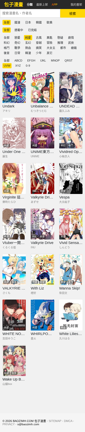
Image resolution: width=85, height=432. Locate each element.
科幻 (6, 42)
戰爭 (17, 47)
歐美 (49, 22)
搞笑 (39, 47)
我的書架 (76, 4)
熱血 (28, 47)
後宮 (6, 53)
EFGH (31, 60)
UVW (7, 65)
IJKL (43, 60)
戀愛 (17, 37)
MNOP (55, 60)
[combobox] (30, 13)
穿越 (39, 42)
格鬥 (6, 47)
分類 (30, 4)
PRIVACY (8, 424)
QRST (69, 60)
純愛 (28, 37)
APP (54, 4)
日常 (17, 53)
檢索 (72, 13)
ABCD (18, 60)
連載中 (18, 30)
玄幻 (28, 42)
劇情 (71, 37)
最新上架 (42, 4)
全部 (6, 22)
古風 (39, 37)
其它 (49, 53)
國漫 (17, 22)
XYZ (18, 65)
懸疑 (60, 37)
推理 (60, 42)
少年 (39, 53)
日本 (28, 22)
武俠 (71, 42)
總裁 (74, 47)
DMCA (68, 421)
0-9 (28, 65)
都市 (63, 47)
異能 (49, 37)
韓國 (39, 22)
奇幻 (17, 42)
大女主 (51, 47)
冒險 (49, 42)
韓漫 (28, 53)
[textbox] (30, 13)
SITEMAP (55, 421)
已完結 (32, 30)
